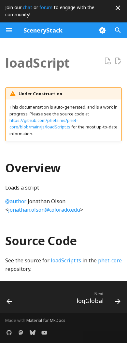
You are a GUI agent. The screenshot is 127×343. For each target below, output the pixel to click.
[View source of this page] (107, 61)
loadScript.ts (66, 260)
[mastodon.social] (21, 332)
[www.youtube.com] (44, 332)
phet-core (110, 260)
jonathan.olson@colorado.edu (44, 209)
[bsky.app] (32, 332)
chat (27, 7)
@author (15, 201)
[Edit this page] (118, 61)
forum (45, 7)
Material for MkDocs (45, 320)
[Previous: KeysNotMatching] (9, 299)
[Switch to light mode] (102, 30)
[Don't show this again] (118, 8)
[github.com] (9, 332)
